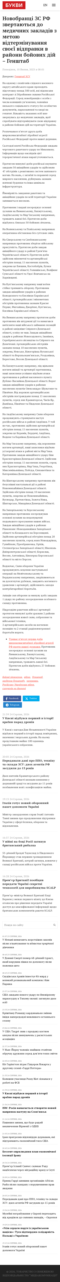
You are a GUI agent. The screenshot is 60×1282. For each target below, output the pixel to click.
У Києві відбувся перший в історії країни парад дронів (27, 720)
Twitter (33, 698)
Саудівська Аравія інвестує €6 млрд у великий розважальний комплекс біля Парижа (25, 980)
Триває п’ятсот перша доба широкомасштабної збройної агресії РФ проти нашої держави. (31, 642)
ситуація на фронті (14, 688)
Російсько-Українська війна (18, 684)
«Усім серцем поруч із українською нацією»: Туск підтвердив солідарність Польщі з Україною (28, 1231)
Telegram (14, 704)
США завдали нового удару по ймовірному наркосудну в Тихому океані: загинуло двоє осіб (29, 998)
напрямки (32, 681)
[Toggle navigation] (53, 5)
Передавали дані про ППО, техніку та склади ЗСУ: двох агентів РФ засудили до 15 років (28, 764)
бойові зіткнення (12, 677)
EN (45, 5)
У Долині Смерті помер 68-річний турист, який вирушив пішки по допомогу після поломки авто (27, 961)
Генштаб (37, 677)
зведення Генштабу (13, 681)
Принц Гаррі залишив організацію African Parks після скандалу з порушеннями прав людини (28, 1184)
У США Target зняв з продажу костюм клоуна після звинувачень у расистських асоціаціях (27, 1035)
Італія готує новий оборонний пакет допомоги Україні (25, 805)
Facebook (13, 698)
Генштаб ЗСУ (22, 76)
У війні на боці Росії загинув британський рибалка (24, 843)
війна (27, 677)
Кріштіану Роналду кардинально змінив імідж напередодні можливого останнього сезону (28, 1016)
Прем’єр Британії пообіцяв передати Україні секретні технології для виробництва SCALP (29, 884)
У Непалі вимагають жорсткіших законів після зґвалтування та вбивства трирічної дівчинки (28, 943)
